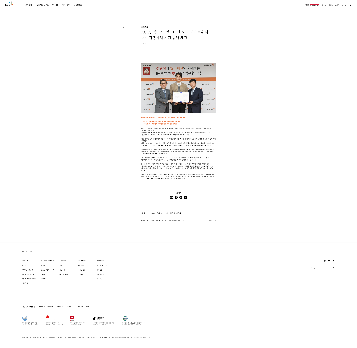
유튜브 (329, 260)
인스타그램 (324, 260)
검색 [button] (351, 5)
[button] (23, 252)
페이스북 (333, 260)
